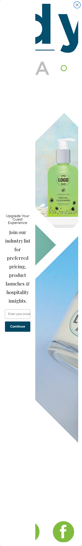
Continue (17, 326)
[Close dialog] (77, 5)
